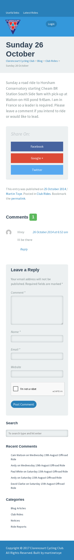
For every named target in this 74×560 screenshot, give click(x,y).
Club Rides (51, 61)
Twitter (37, 170)
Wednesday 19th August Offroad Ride (43, 465)
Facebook (37, 146)
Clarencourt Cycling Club (20, 61)
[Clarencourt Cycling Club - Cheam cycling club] (13, 27)
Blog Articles (18, 508)
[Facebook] (8, 4)
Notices (15, 520)
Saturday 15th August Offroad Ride (47, 471)
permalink (18, 198)
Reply (24, 249)
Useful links (12, 12)
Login (51, 24)
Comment (18, 292)
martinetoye (53, 553)
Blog (40, 61)
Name (16, 332)
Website (16, 367)
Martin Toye (14, 194)
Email (15, 349)
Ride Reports (18, 526)
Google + (37, 158)
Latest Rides (30, 12)
